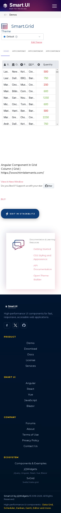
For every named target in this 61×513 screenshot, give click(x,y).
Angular (30, 383)
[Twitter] (15, 325)
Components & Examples (30, 463)
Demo (30, 343)
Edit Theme (36, 42)
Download (30, 348)
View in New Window (12, 181)
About (30, 428)
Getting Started (42, 249)
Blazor (30, 405)
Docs (30, 354)
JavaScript (30, 400)
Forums (30, 423)
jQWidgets (30, 469)
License (30, 360)
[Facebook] (7, 325)
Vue (30, 394)
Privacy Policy (30, 440)
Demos (13, 14)
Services (31, 365)
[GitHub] (24, 325)
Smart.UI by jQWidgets (16, 496)
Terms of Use (30, 434)
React (30, 388)
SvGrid (30, 478)
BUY (3, 199)
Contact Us (30, 446)
